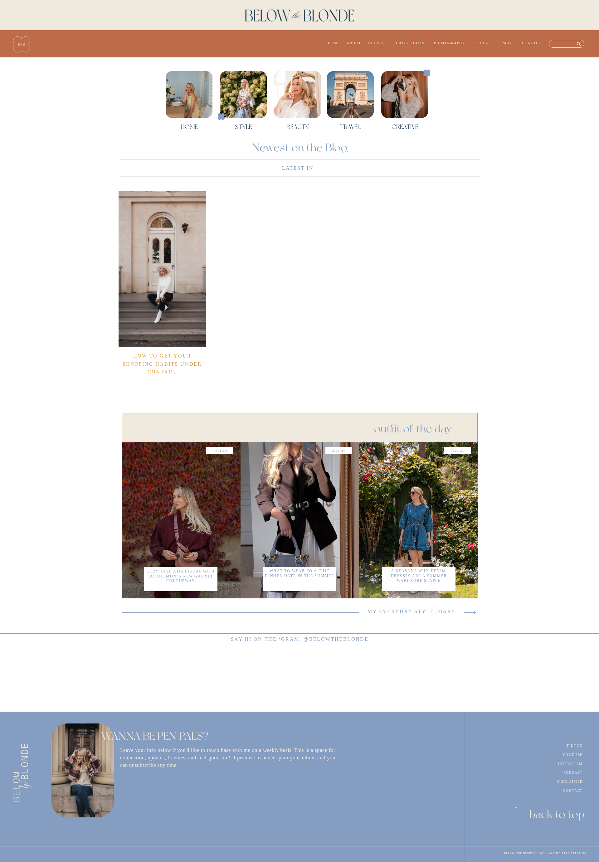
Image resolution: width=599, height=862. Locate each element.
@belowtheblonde (336, 639)
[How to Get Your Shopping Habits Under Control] (162, 269)
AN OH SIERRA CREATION (567, 853)
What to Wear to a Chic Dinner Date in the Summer (299, 573)
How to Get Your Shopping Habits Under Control (162, 363)
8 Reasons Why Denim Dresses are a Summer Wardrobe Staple (419, 576)
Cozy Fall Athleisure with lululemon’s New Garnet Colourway (181, 576)
